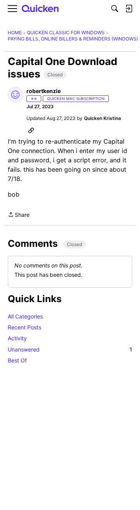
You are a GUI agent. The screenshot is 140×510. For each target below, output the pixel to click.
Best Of (17, 360)
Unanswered (70, 349)
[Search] (115, 8)
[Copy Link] (31, 130)
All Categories (25, 316)
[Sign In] (129, 8)
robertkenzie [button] (43, 91)
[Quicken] (40, 8)
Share (19, 215)
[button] (15, 94)
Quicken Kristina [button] (102, 118)
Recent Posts (24, 327)
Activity (17, 338)
